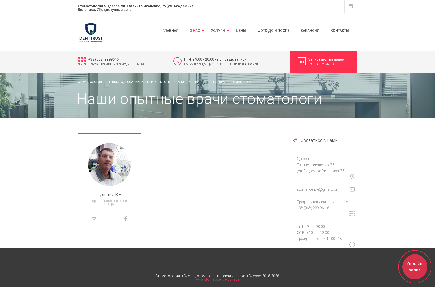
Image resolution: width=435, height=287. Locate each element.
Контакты (340, 31)
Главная (170, 31)
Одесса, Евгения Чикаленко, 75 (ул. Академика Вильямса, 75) (321, 165)
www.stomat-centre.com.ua (217, 279)
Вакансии (310, 31)
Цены (241, 31)
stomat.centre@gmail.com (318, 189)
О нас (195, 31)
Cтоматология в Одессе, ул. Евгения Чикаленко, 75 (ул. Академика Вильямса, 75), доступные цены (135, 8)
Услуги (218, 31)
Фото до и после (273, 31)
